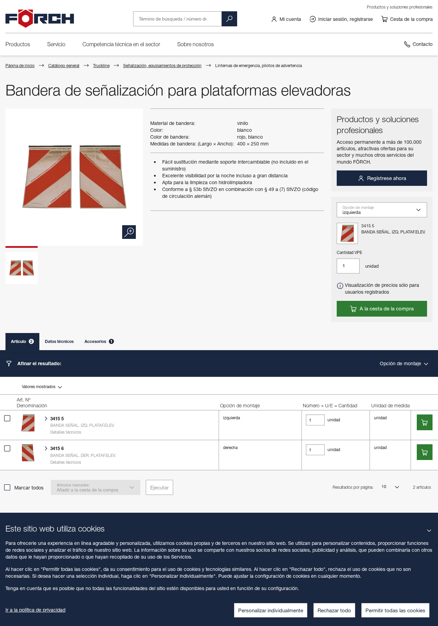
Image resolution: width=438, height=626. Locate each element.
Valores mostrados (39, 386)
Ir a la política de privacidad (35, 610)
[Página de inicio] (39, 19)
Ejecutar (159, 487)
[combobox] (385, 212)
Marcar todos (28, 487)
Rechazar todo (334, 610)
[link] (286, 18)
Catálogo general (63, 65)
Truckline (101, 65)
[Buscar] (229, 18)
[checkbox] (7, 418)
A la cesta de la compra (386, 308)
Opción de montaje (401, 363)
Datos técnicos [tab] (59, 341)
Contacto (423, 44)
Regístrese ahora (386, 178)
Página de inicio (20, 65)
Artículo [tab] (22, 341)
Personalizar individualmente (270, 610)
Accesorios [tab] (99, 341)
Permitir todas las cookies (395, 610)
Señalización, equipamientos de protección (162, 65)
